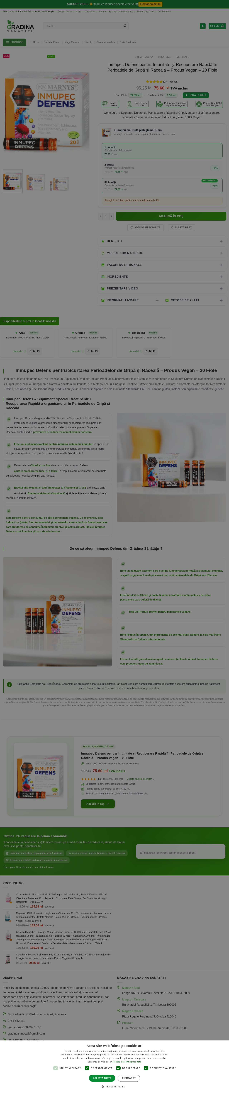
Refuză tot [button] (129, 1078)
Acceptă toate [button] (102, 1078)
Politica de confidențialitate (127, 1061)
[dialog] (114, 1066)
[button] (114, 1086)
